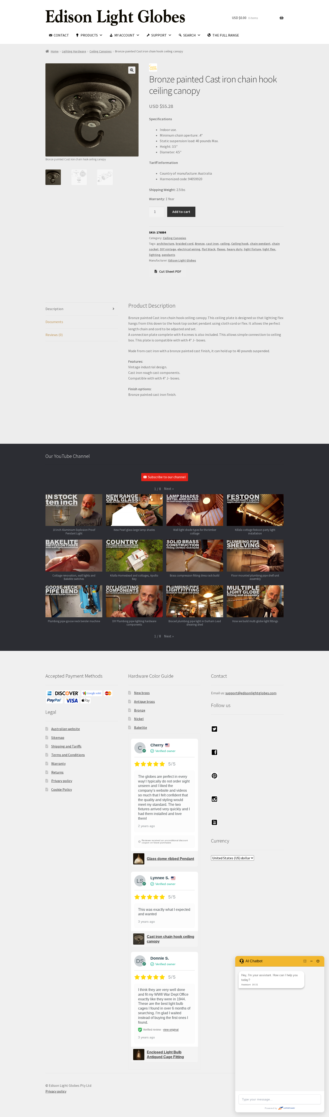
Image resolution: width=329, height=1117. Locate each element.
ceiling (225, 244)
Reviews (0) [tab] (54, 334)
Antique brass (144, 701)
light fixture (252, 249)
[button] (131, 70)
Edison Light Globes (182, 260)
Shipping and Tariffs (66, 746)
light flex (269, 249)
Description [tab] (54, 309)
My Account (124, 35)
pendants (168, 255)
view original (171, 1029)
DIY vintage (168, 249)
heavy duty (234, 249)
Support (159, 35)
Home (55, 51)
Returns (57, 772)
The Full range (225, 35)
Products (89, 35)
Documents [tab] (54, 321)
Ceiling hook (239, 244)
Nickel (139, 718)
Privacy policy (61, 780)
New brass (142, 692)
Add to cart (181, 211)
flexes (221, 249)
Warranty (58, 763)
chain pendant (260, 244)
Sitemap (57, 737)
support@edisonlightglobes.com (250, 693)
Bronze (200, 244)
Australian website (65, 729)
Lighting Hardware (74, 51)
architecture (165, 244)
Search (189, 35)
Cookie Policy (61, 789)
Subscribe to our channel (167, 477)
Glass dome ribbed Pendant (170, 859)
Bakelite (140, 727)
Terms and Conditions (68, 755)
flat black (208, 249)
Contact (61, 35)
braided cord (184, 244)
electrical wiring (188, 249)
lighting (154, 255)
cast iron (212, 244)
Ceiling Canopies (101, 51)
